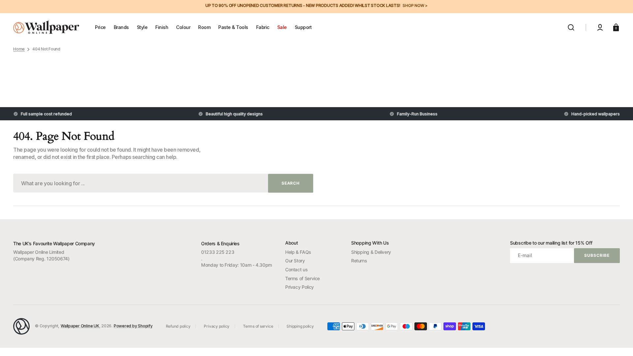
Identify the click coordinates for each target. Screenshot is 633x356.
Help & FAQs (298, 252)
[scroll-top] (619, 342)
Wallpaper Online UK (80, 325)
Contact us (296, 269)
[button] (571, 27)
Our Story (295, 260)
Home (19, 48)
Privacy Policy (299, 287)
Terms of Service (302, 278)
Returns (359, 260)
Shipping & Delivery (371, 252)
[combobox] (163, 183)
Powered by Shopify (133, 325)
